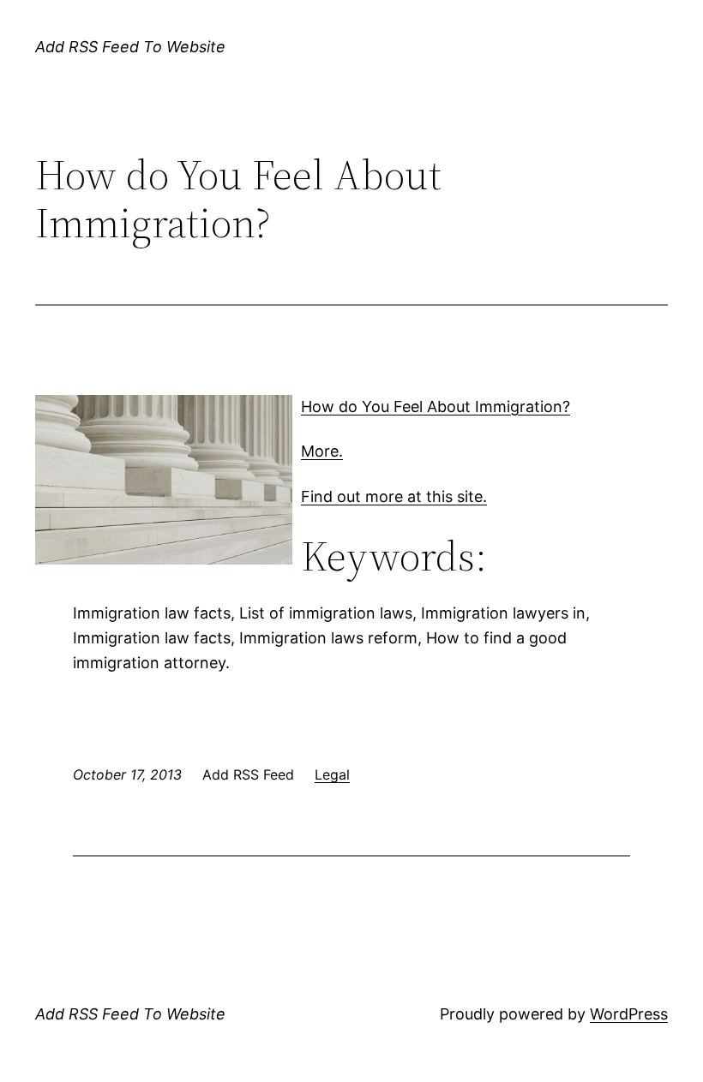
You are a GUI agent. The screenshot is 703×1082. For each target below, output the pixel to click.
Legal (332, 774)
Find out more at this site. (394, 496)
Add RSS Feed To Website (130, 47)
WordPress (629, 1014)
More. (322, 451)
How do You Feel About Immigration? (435, 406)
